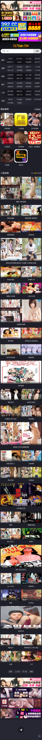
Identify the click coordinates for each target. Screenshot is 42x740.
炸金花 (19, 62)
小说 (3, 93)
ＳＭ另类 (37, 70)
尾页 (31, 671)
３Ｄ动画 (37, 67)
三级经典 (5, 173)
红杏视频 (10, 103)
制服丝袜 (10, 78)
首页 (10, 671)
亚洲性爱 (10, 75)
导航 (3, 101)
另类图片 (37, 86)
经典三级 (19, 78)
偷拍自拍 (19, 75)
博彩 (3, 60)
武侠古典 (37, 91)
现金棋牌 (28, 62)
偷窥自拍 (10, 83)
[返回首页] (39, 736)
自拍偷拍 (19, 67)
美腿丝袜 (10, 86)
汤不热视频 (37, 99)
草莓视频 (28, 99)
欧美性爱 (37, 75)
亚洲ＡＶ (10, 67)
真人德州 (19, 59)
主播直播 (28, 70)
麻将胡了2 (10, 62)
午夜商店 (19, 99)
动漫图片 (37, 83)
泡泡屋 (19, 103)
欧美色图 (28, 83)
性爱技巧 (37, 95)
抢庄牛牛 (37, 62)
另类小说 (19, 95)
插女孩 (10, 99)
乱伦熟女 (28, 78)
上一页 (17, 671)
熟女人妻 (10, 70)
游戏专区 (37, 59)
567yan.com (21, 46)
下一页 (24, 671)
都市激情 (10, 91)
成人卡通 (28, 75)
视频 (3, 68)
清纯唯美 (19, 86)
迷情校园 (10, 95)
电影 (3, 76)
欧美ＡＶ (28, 67)
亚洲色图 (19, 83)
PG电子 (10, 59)
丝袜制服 (19, 70)
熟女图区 (28, 86)
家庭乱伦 (19, 91)
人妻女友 (28, 91)
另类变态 (37, 78)
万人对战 (28, 59)
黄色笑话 (28, 95)
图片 (3, 84)
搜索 (37, 51)
